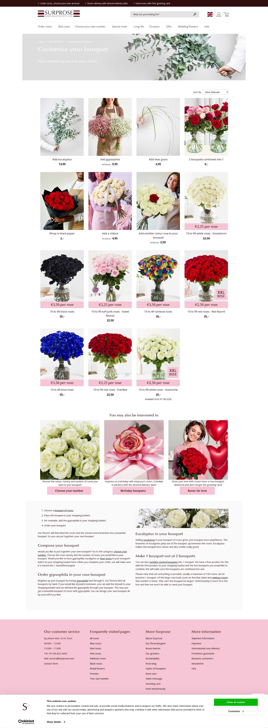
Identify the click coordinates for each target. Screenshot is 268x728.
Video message (154, 678)
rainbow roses (219, 577)
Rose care (151, 673)
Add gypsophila (110, 159)
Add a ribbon (110, 233)
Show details (54, 722)
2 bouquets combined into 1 (206, 159)
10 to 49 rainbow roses (158, 311)
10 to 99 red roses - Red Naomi (206, 311)
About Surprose (154, 638)
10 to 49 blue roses (62, 389)
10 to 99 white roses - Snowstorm (206, 233)
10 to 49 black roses (62, 311)
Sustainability (152, 658)
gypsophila (82, 580)
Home (41, 41)
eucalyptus (149, 539)
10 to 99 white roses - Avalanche (158, 389)
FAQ (194, 668)
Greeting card (153, 683)
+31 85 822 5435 (58, 653)
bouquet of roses (64, 510)
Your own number (99, 678)
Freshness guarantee (203, 653)
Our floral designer (156, 643)
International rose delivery (206, 648)
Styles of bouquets (156, 668)
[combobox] (164, 14)
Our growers (152, 653)
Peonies (94, 673)
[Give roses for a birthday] (134, 449)
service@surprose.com (61, 658)
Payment (196, 643)
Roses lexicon (153, 648)
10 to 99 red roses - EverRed (110, 389)
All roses (94, 638)
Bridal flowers (97, 668)
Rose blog (151, 663)
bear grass (106, 558)
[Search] (195, 14)
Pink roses (95, 653)
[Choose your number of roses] (70, 449)
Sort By (197, 92)
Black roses (96, 663)
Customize (234, 711)
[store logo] (59, 15)
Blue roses (95, 643)
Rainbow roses (98, 658)
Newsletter (198, 663)
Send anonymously (155, 688)
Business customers (202, 658)
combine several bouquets (163, 562)
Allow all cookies (236, 702)
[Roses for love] (198, 449)
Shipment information (203, 638)
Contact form (51, 663)
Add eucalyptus (62, 159)
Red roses (95, 648)
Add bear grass (158, 159)
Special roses (56, 41)
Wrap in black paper (62, 233)
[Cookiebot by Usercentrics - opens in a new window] (26, 722)
